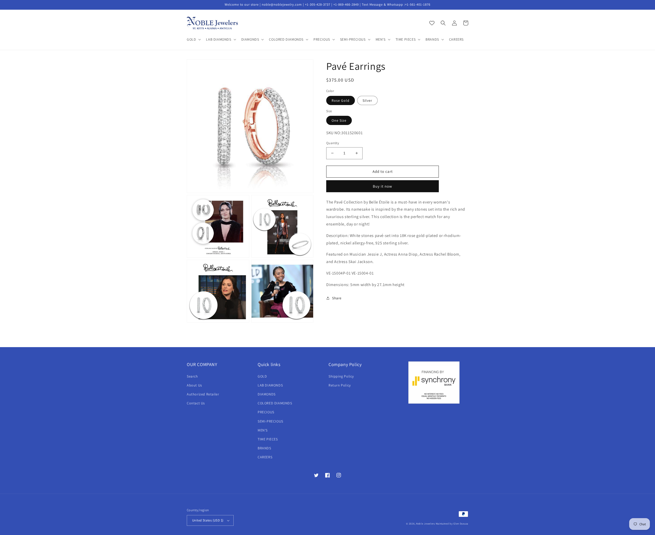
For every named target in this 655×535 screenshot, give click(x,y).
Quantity (332, 143)
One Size (339, 120)
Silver (367, 100)
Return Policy (340, 385)
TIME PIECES (268, 439)
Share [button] (337, 297)
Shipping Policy (341, 376)
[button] (193, 39)
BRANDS (264, 448)
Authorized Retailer (203, 394)
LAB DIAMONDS (270, 385)
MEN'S (263, 430)
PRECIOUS (266, 412)
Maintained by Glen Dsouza (452, 523)
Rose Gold (341, 100)
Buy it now (382, 186)
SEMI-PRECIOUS (270, 421)
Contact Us (196, 403)
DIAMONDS (267, 394)
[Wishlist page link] (431, 23)
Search (192, 376)
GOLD (262, 376)
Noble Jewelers (425, 523)
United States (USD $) (207, 520)
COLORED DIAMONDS (275, 403)
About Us (194, 385)
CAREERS (265, 457)
